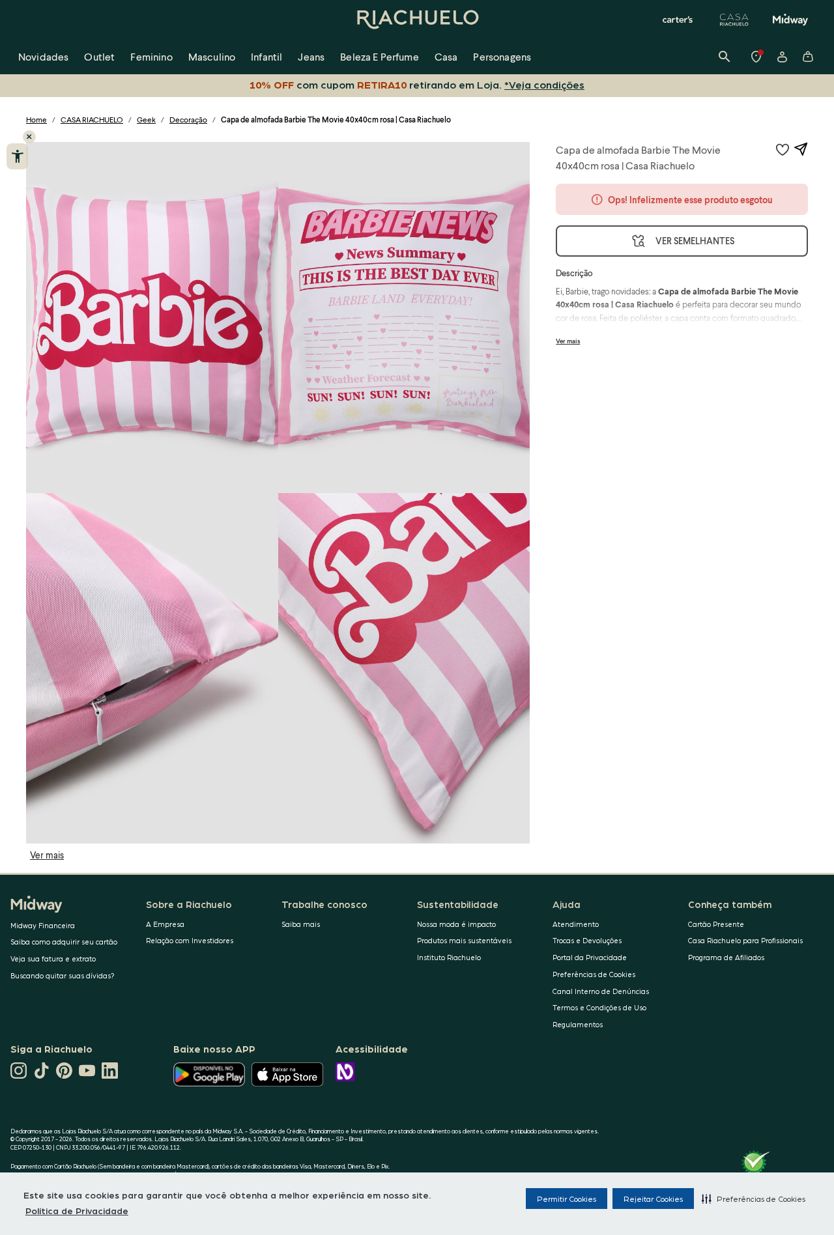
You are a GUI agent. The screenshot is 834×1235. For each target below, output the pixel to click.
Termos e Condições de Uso (599, 1007)
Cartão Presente (716, 924)
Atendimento (576, 924)
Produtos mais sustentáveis (464, 940)
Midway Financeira (42, 925)
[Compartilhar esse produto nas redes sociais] (801, 149)
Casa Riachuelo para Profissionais (745, 940)
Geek (146, 119)
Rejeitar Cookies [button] (653, 1198)
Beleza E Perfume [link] (379, 56)
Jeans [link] (311, 56)
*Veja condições (544, 84)
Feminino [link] (151, 56)
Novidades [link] (43, 56)
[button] (753, 1198)
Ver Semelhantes (694, 240)
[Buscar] (725, 57)
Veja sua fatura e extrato (53, 958)
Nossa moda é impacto (456, 924)
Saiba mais (300, 924)
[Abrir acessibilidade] (17, 156)
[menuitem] (43, 57)
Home (36, 119)
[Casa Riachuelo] (734, 19)
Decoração (188, 119)
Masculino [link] (211, 56)
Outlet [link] (99, 56)
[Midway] (790, 19)
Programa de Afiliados (726, 957)
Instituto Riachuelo (449, 957)
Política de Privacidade (76, 1210)
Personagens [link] (502, 56)
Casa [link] (446, 56)
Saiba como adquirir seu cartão (63, 941)
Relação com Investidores (189, 940)
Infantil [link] (266, 56)
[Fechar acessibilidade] (29, 136)
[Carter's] (678, 19)
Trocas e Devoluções (587, 940)
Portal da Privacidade (590, 957)
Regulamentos (578, 1024)
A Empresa (165, 924)
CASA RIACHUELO (92, 119)
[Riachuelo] (417, 19)
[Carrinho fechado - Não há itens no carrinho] (808, 57)
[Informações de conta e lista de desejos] (782, 57)
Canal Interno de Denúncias (601, 991)
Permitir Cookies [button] (566, 1198)
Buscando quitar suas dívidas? (62, 975)
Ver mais (47, 854)
